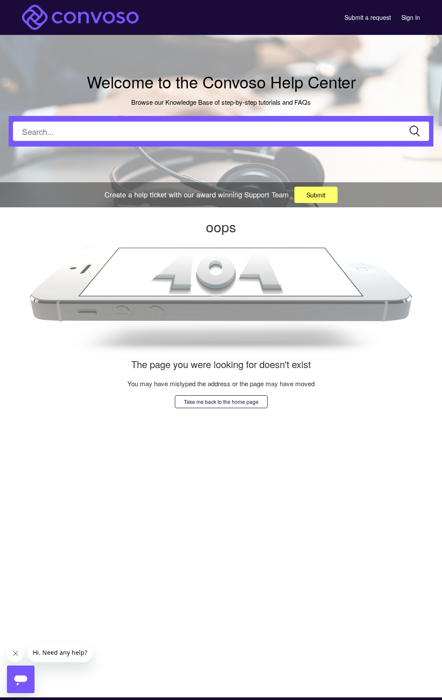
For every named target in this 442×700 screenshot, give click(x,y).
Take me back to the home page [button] (221, 401)
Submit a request (367, 17)
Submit (315, 195)
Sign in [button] (410, 17)
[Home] (80, 16)
